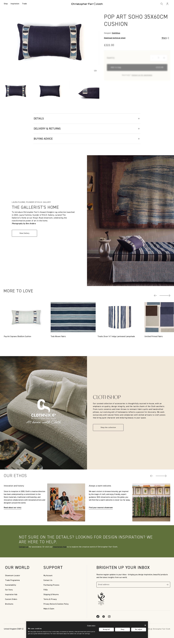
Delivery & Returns (47, 128)
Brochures (9, 604)
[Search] (161, 3)
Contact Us (47, 580)
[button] (155, 295)
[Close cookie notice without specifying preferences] (145, 625)
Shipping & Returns (51, 595)
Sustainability (10, 585)
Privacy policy (91, 625)
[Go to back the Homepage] (87, 4)
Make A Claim (48, 609)
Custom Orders (11, 599)
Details (39, 118)
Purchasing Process (51, 585)
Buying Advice (43, 138)
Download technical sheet (114, 38)
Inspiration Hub (60, 547)
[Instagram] (109, 616)
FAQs (45, 590)
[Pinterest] (103, 616)
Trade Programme (12, 580)
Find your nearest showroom (101, 508)
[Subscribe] (167, 584)
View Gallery (24, 233)
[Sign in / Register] (167, 3)
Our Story (9, 590)
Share (164, 38)
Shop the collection (108, 427)
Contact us (23, 547)
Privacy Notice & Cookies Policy (56, 604)
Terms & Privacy (50, 599)
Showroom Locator (12, 576)
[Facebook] (97, 616)
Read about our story (12, 508)
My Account (47, 576)
